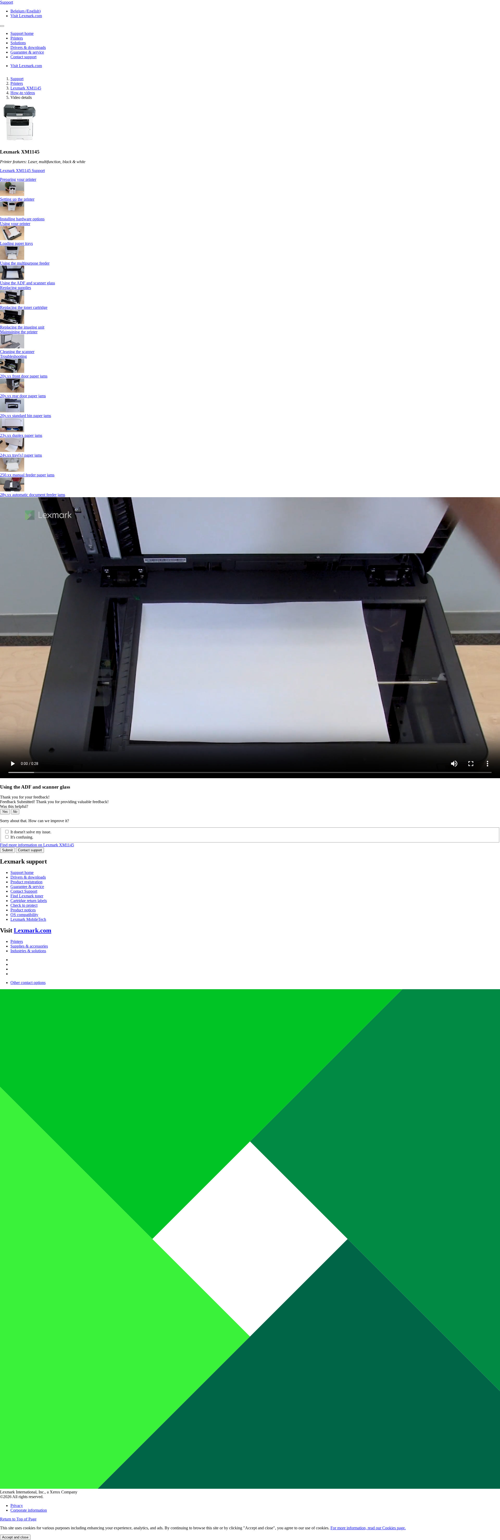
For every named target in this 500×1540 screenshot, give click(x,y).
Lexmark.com (32, 930)
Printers (16, 83)
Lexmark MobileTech (28, 919)
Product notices (23, 910)
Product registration (26, 882)
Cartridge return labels (28, 900)
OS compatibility (24, 914)
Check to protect (24, 905)
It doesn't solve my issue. (30, 832)
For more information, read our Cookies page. (368, 1528)
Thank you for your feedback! (24, 797)
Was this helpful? (14, 806)
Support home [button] (22, 33)
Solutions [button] (18, 43)
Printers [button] (16, 38)
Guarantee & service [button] (27, 52)
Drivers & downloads (28, 877)
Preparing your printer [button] (18, 179)
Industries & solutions (28, 951)
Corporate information (28, 1510)
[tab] (250, 179)
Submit (7, 850)
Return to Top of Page (18, 1519)
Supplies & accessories (29, 946)
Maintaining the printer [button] (19, 332)
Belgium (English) (25, 11)
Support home (22, 872)
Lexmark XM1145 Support (22, 170)
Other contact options (28, 982)
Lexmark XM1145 (25, 88)
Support (16, 78)
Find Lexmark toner (26, 896)
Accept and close (15, 1537)
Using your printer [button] (15, 223)
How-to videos (22, 93)
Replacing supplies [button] (15, 287)
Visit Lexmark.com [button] (26, 16)
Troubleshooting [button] (13, 356)
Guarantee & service (27, 886)
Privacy (16, 1505)
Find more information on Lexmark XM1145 (37, 845)
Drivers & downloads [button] (28, 47)
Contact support (30, 850)
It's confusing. (21, 837)
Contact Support (23, 891)
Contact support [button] (23, 57)
